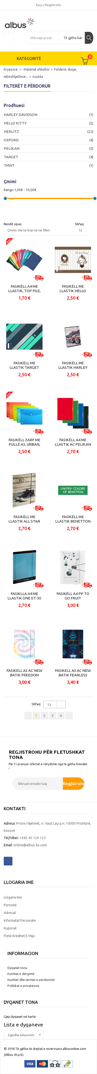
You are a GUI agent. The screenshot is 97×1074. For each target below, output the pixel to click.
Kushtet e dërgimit (21, 973)
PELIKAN (11, 148)
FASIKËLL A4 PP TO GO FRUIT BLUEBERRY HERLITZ (72, 595)
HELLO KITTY (15, 123)
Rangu (8, 190)
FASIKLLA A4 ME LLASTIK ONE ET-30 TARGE (24, 595)
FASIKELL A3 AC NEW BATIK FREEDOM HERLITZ (24, 672)
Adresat (10, 913)
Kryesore (11, 69)
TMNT (9, 165)
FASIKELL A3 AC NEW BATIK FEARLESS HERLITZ (73, 672)
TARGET (11, 157)
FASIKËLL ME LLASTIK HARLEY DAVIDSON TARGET (73, 365)
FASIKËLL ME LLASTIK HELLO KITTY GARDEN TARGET (72, 288)
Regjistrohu (73, 783)
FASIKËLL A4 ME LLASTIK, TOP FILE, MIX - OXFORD (24, 288)
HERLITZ (11, 131)
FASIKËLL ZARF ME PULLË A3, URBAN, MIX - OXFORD (24, 442)
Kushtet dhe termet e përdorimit (31, 979)
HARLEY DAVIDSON (20, 114)
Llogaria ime (13, 897)
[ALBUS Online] (28, 22)
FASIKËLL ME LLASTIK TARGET (24, 365)
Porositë (10, 905)
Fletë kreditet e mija (19, 936)
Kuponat (10, 928)
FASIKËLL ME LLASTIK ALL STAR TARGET (24, 519)
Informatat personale (20, 920)
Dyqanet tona (17, 967)
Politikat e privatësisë (23, 985)
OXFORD (11, 140)
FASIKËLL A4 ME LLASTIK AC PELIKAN (73, 442)
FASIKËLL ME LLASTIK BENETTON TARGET (73, 519)
